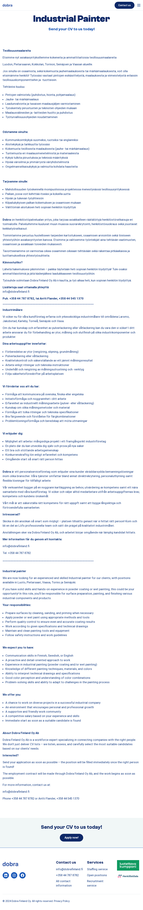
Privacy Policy (62, 901)
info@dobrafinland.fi (69, 869)
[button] (138, 5)
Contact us (124, 5)
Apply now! (71, 837)
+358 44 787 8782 (67, 875)
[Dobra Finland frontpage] (58, 5)
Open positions (97, 875)
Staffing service (97, 869)
